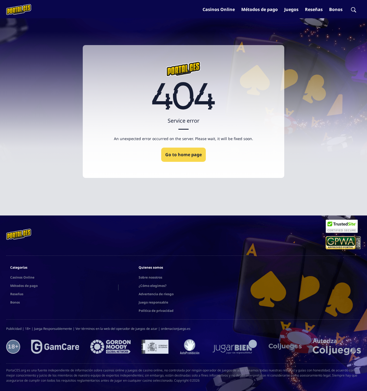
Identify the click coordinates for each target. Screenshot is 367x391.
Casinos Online (219, 9)
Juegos (291, 9)
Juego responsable (153, 302)
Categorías (18, 267)
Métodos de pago (259, 9)
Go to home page (183, 155)
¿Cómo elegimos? (153, 285)
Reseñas (314, 9)
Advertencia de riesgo (156, 294)
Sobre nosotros (150, 277)
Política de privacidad (156, 310)
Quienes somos (151, 267)
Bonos (336, 9)
